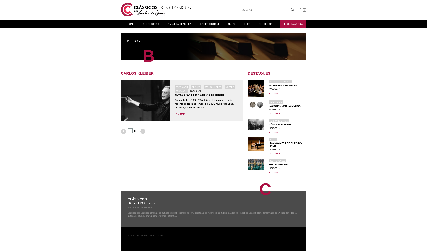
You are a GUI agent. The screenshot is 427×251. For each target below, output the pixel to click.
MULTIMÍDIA (266, 24)
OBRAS (231, 24)
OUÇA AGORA (295, 24)
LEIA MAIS (180, 114)
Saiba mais (275, 93)
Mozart (230, 87)
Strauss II (181, 91)
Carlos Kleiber (213, 87)
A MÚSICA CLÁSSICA (179, 24)
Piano (273, 140)
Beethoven (182, 87)
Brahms (196, 87)
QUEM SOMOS (151, 24)
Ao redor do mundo (280, 82)
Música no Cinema (279, 121)
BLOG (247, 24)
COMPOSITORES (209, 24)
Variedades (276, 102)
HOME (131, 24)
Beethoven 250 (277, 161)
